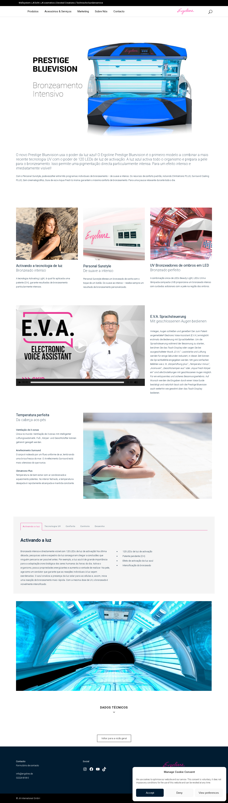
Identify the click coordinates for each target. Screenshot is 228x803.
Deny (179, 792)
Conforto (70, 526)
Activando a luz (31, 526)
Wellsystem (24, 3)
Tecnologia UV (53, 526)
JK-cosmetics (48, 3)
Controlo (85, 526)
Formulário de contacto (27, 765)
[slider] (77, 382)
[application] (80, 345)
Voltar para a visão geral (114, 738)
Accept (150, 792)
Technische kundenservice (89, 3)
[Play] (20, 382)
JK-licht (35, 3)
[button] (80, 345)
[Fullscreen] (142, 382)
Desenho (100, 526)
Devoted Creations (65, 3)
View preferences (209, 792)
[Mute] (136, 382)
